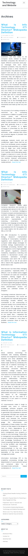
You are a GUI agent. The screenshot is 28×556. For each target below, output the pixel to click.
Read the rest (16, 162)
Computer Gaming (7, 37)
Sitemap (5, 541)
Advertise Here (7, 539)
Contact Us (6, 536)
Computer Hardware (8, 184)
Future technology (8, 345)
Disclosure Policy (7, 533)
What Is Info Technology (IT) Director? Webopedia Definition (14, 28)
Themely (22, 553)
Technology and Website (9, 4)
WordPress (6, 553)
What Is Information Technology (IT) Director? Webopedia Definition (14, 336)
